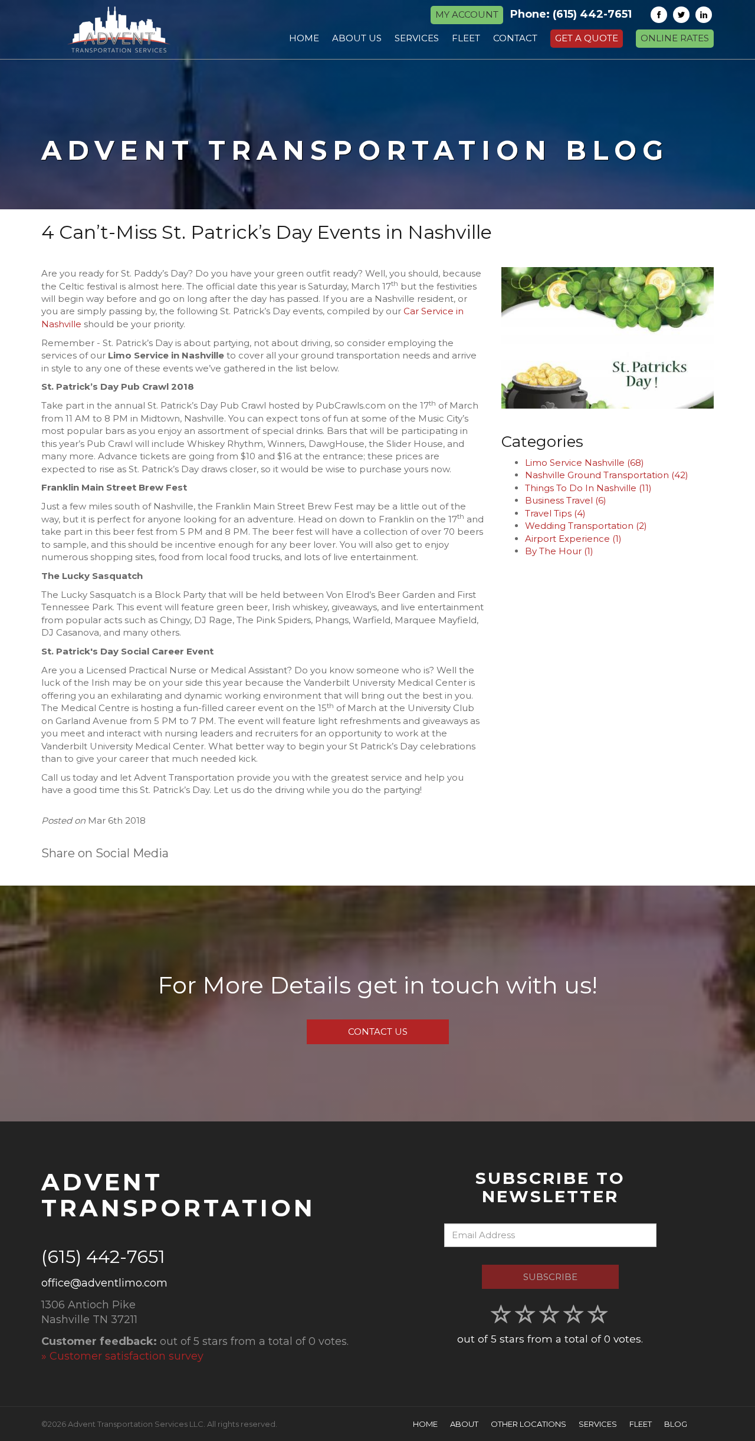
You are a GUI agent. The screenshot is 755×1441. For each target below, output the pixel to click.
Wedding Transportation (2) (586, 525)
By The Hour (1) (559, 551)
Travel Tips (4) (555, 513)
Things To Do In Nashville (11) (588, 488)
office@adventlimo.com (104, 1282)
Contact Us (378, 1031)
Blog (675, 1424)
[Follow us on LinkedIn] (703, 14)
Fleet (640, 1424)
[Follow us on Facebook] (659, 14)
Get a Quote (586, 38)
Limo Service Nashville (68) (584, 462)
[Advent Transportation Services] (118, 29)
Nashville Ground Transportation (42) (606, 475)
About (464, 1424)
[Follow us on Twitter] (681, 14)
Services (598, 1424)
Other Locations (528, 1424)
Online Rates (675, 38)
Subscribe (550, 1276)
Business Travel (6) (565, 500)
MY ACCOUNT (466, 14)
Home (425, 1424)
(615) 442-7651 (592, 14)
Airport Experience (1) (573, 538)
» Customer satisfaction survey (122, 1356)
